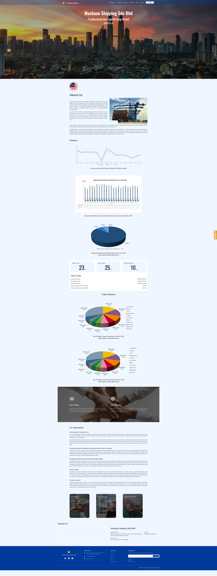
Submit (155, 556)
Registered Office (114, 532)
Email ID (146, 532)
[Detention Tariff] (215, 235)
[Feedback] (215, 238)
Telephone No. (113, 538)
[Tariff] (215, 232)
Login (149, 2)
